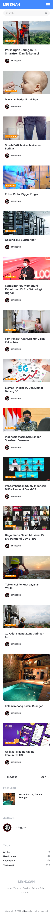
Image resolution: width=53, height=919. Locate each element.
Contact (25, 892)
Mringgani (11, 4)
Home (8, 888)
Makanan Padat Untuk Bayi (22, 99)
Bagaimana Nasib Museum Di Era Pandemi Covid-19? (24, 537)
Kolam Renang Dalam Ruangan (24, 706)
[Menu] (46, 4)
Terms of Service (21, 888)
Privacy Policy (39, 888)
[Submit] (46, 13)
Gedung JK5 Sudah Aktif (20, 239)
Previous (12, 777)
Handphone (9, 856)
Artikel (6, 852)
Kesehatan (11, 91)
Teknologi (10, 41)
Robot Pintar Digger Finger (21, 194)
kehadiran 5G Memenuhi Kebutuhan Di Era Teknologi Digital (23, 289)
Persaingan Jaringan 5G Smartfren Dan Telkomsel (22, 51)
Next (43, 777)
